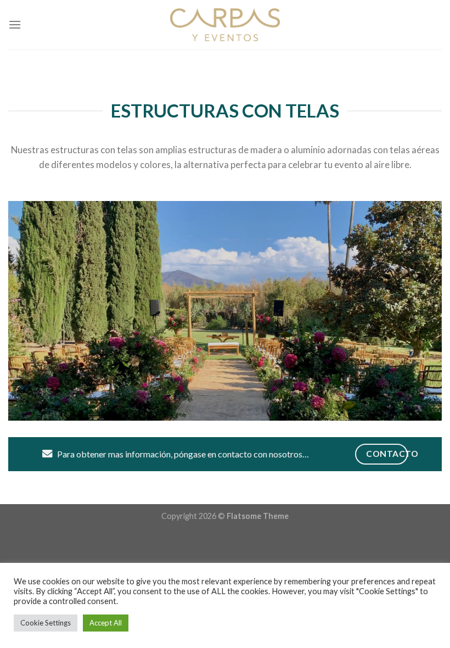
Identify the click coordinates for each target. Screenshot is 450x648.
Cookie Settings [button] (45, 622)
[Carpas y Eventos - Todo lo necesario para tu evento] (225, 24)
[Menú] (14, 24)
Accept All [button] (105, 622)
